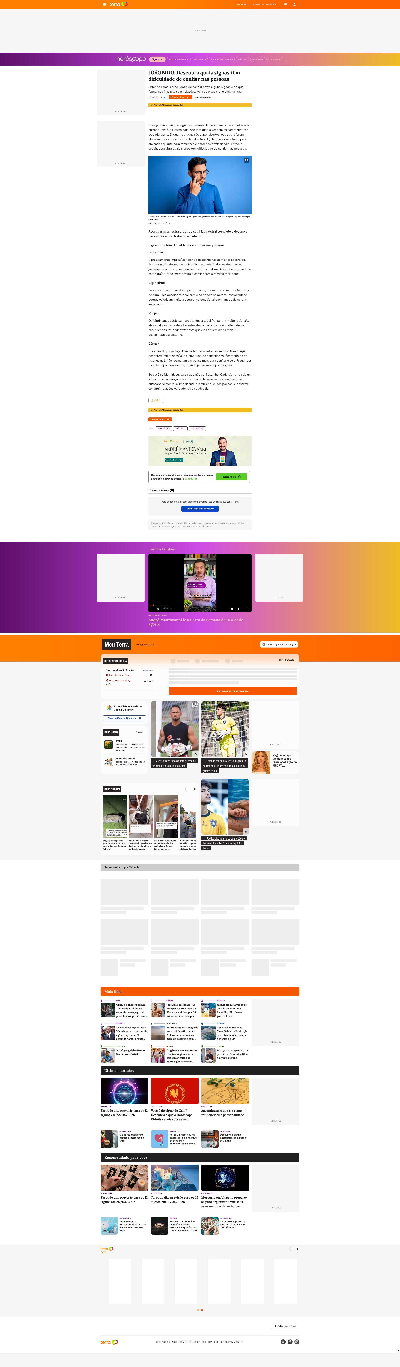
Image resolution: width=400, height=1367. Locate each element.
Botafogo (121, 1046)
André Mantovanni (157, 615)
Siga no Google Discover (122, 718)
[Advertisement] (275, 1139)
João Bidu (180, 428)
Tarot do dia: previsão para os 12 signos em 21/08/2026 (174, 1199)
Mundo (169, 1046)
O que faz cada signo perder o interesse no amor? (131, 1137)
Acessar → (141, 732)
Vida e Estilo (197, 428)
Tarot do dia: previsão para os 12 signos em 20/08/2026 (124, 1199)
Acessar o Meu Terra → (146, 644)
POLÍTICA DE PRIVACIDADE (228, 1342)
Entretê (173, 1218)
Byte (118, 1001)
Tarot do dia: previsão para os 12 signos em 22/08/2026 (124, 1113)
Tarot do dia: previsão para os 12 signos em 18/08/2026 (232, 1224)
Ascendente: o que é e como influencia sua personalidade (222, 1113)
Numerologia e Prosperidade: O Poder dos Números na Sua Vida (132, 1226)
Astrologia (106, 1106)
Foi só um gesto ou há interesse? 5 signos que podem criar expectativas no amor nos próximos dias (183, 1139)
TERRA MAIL (242, 4)
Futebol (221, 1046)
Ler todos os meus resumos (233, 691)
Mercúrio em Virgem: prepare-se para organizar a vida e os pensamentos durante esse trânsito (224, 1201)
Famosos (221, 1001)
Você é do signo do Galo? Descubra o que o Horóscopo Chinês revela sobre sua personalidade (171, 1115)
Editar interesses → (288, 659)
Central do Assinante (264, 4)
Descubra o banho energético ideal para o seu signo (233, 1137)
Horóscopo (164, 428)
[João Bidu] (156, 400)
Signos (155, 59)
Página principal (119, 4)
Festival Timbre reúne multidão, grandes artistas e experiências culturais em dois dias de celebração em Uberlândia (184, 1226)
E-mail (285, 4)
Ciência (169, 1001)
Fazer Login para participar (200, 508)
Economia (221, 1023)
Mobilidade (171, 1023)
